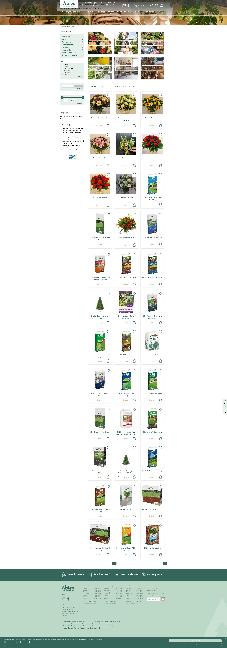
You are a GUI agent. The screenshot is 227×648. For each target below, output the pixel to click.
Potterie (65, 47)
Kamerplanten (68, 628)
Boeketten (66, 37)
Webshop (142, 5)
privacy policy (152, 595)
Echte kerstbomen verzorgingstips (103, 624)
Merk (61, 61)
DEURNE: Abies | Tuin (67, 609)
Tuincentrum (84, 628)
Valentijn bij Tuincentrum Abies (73, 621)
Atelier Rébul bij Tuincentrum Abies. (75, 626)
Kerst (64, 39)
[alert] (113, 642)
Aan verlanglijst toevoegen (108, 95)
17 (140, 563)
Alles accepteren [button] (195, 640)
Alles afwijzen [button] (195, 644)
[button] (12, 642)
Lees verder (99, 639)
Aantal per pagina (120, 86)
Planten (76, 628)
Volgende (165, 563)
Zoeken (62, 82)
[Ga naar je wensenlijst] (152, 6)
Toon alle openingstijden (89, 603)
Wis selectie (79, 76)
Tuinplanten (67, 50)
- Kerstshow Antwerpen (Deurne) (102, 626)
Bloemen (102, 628)
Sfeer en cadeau (69, 53)
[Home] (62, 12)
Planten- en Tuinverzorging (68, 43)
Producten (65, 31)
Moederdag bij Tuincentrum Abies (74, 624)
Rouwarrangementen (71, 55)
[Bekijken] (162, 4)
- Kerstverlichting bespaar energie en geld (105, 621)
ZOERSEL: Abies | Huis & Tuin (70, 611)
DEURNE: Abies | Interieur (69, 607)
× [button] (225, 638)
